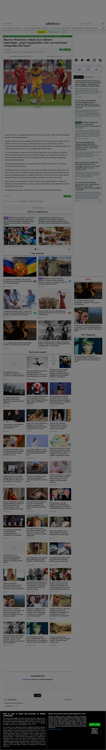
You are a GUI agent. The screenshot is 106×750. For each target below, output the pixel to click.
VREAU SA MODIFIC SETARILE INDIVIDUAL (94, 731)
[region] (53, 730)
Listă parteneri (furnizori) (55, 729)
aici (14, 738)
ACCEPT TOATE (95, 724)
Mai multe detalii (32, 724)
